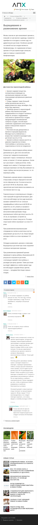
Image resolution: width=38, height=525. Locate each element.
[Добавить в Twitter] (14, 282)
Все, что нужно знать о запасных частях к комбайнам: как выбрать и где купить (22, 470)
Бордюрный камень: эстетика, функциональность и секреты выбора (21, 463)
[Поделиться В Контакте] (5, 282)
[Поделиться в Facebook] (10, 282)
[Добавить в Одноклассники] (18, 282)
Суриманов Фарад (14, 406)
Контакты (19, 520)
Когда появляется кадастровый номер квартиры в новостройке (21, 485)
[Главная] (5, 16)
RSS (34, 292)
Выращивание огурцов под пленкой (30, 444)
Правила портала (8, 520)
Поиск (32, 9)
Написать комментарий (12, 420)
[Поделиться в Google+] (22, 282)
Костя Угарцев (7, 310)
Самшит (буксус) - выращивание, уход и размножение (6, 445)
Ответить (10, 306)
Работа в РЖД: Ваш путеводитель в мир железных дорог (21, 508)
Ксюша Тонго (30, 276)
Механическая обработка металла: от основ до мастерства (20, 478)
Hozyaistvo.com (6, 518)
